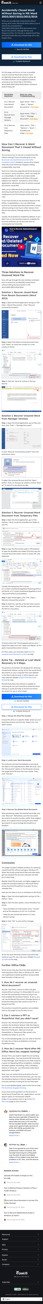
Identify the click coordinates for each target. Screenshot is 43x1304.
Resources (6, 1234)
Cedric (24, 1111)
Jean (22, 1144)
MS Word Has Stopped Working (14, 1088)
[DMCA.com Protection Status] (25, 1289)
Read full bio (14, 1135)
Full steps (34, 107)
